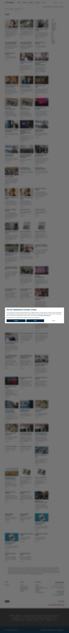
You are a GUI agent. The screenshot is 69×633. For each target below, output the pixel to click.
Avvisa (35, 320)
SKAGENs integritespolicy (44, 315)
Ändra (53, 320)
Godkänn (16, 320)
